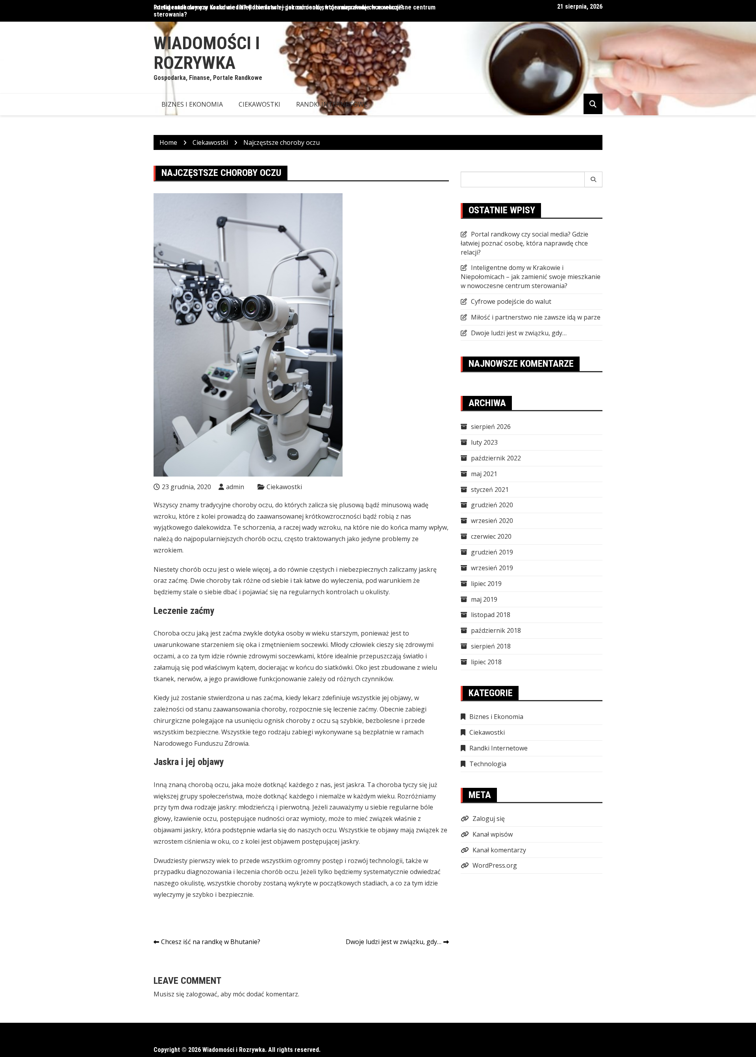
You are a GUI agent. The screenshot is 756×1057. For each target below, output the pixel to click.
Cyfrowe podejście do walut (511, 301)
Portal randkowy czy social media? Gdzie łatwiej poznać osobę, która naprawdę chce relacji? (278, 7)
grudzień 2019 (492, 552)
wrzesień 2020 (492, 520)
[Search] (593, 179)
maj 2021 (484, 473)
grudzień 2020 (492, 505)
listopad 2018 (490, 614)
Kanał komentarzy (499, 850)
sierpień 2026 (491, 426)
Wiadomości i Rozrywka (207, 53)
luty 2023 (484, 442)
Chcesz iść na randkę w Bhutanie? (210, 941)
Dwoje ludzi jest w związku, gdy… (393, 941)
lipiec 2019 (486, 583)
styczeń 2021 (490, 489)
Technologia (487, 763)
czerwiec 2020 (491, 536)
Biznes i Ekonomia (192, 104)
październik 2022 (496, 458)
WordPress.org (494, 865)
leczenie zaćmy (355, 709)
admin (235, 486)
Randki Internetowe (331, 104)
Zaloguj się (488, 818)
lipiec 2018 (486, 662)
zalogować (201, 994)
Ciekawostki (259, 104)
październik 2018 (496, 630)
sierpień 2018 (491, 646)
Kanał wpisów (492, 834)
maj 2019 (484, 599)
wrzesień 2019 (492, 568)
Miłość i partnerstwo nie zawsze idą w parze (535, 317)
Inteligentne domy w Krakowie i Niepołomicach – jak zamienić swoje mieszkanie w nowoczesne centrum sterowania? (530, 276)
